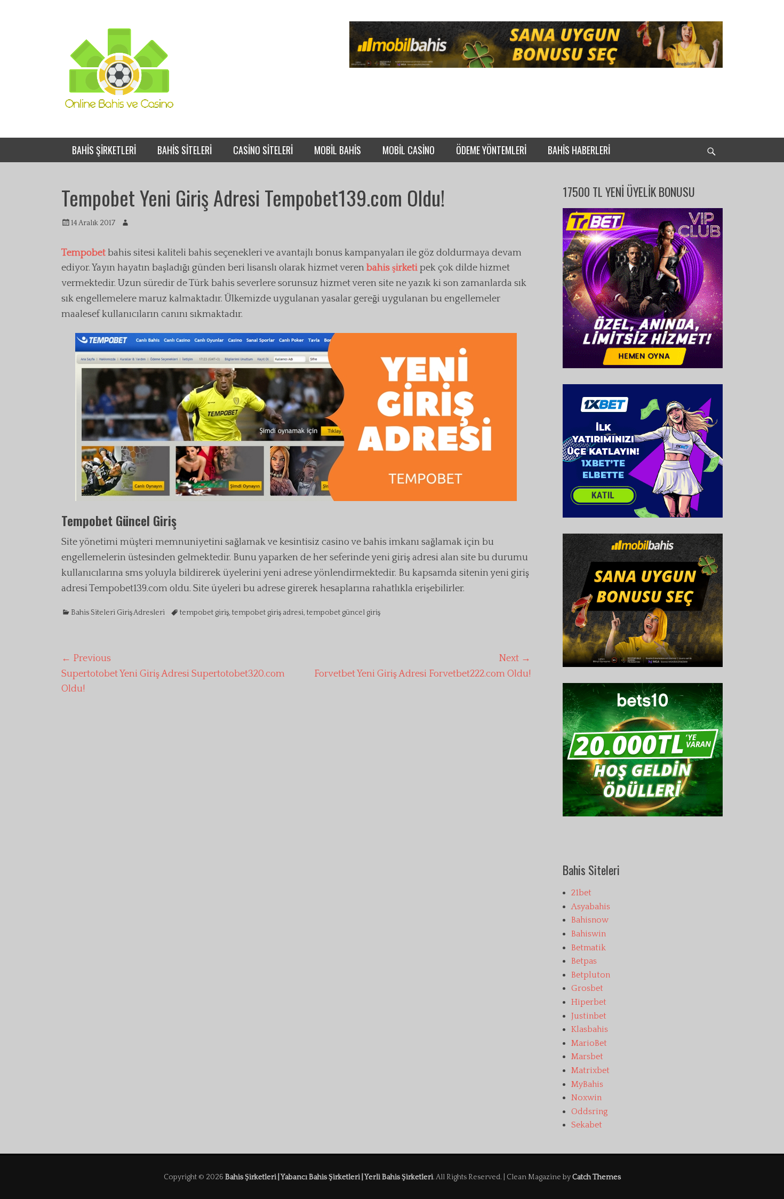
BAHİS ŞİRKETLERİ (104, 150)
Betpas (584, 961)
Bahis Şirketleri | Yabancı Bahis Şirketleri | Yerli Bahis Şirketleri (329, 1177)
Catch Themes (596, 1177)
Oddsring (589, 1111)
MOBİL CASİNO (408, 150)
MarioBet (589, 1043)
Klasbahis (589, 1029)
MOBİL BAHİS (337, 150)
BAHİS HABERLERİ (579, 150)
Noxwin (586, 1097)
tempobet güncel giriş (343, 612)
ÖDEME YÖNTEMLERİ (491, 150)
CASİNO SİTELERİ (263, 150)
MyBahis (587, 1084)
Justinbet (588, 1016)
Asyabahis (590, 906)
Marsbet (587, 1056)
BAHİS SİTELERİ (184, 150)
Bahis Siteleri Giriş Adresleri (118, 612)
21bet (581, 893)
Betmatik (588, 947)
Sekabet (586, 1125)
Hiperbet (588, 1002)
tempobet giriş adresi (267, 612)
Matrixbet (590, 1070)
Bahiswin (588, 934)
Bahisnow (590, 920)
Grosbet (587, 988)
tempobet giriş (204, 612)
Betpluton (590, 975)
